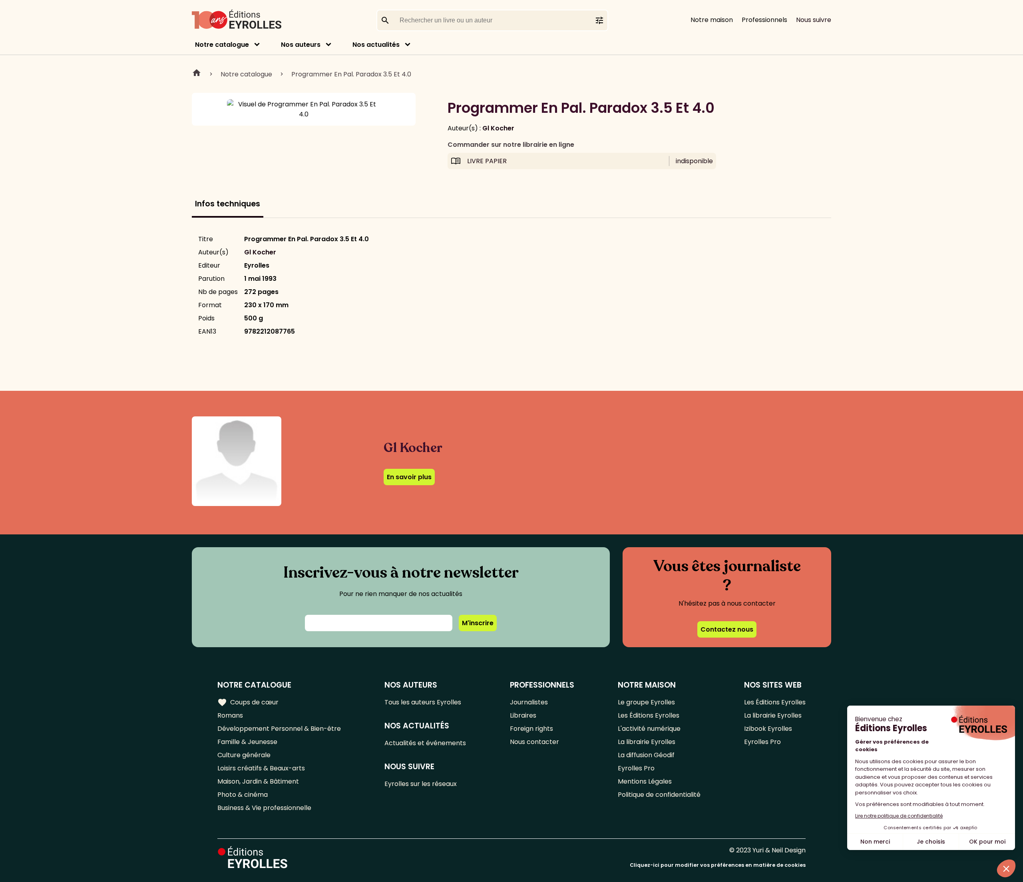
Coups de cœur (248, 702)
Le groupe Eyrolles (646, 702)
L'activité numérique (649, 728)
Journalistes (529, 702)
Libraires (523, 715)
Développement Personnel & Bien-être (279, 728)
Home (196, 74)
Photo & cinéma (242, 794)
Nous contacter (534, 741)
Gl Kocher (498, 128)
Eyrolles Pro (636, 768)
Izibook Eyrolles (768, 728)
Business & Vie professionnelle (264, 807)
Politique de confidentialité (659, 794)
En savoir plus (409, 477)
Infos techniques (227, 203)
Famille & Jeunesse (247, 741)
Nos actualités (376, 44)
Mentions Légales (645, 781)
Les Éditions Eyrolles (648, 715)
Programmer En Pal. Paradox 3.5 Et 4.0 (351, 74)
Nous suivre (813, 19)
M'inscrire (478, 623)
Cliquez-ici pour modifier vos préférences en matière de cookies (718, 865)
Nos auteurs (300, 44)
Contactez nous (727, 629)
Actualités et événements (425, 743)
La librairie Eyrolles (646, 741)
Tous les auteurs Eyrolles (422, 702)
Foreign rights (531, 728)
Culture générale (244, 755)
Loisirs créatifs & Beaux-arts (261, 768)
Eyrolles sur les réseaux (420, 783)
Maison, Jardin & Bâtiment (258, 781)
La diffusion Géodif (646, 755)
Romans (230, 715)
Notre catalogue (222, 44)
